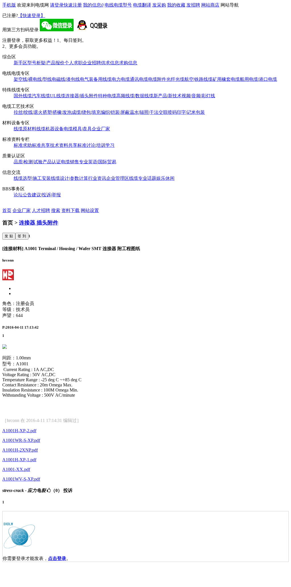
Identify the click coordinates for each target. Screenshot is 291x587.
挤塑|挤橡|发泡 (57, 112)
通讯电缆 (139, 79)
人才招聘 (41, 210)
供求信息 (110, 62)
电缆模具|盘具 (78, 128)
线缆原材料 (25, 128)
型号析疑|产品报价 (46, 62)
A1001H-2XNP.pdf (20, 450)
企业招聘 (92, 62)
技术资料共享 (63, 145)
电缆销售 (70, 161)
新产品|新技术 (167, 95)
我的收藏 (176, 5)
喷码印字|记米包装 (186, 112)
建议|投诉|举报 (46, 194)
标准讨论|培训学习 (96, 145)
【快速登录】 (31, 15)
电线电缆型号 (118, 5)
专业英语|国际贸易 (97, 161)
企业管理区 (117, 178)
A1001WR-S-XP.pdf (21, 440)
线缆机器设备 (50, 128)
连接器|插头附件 (81, 95)
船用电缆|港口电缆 (258, 79)
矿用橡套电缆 (226, 79)
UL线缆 (57, 95)
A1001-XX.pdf (16, 469)
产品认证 (52, 161)
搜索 (55, 210)
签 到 (22, 236)
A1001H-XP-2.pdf (19, 430)
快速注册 (73, 5)
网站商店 (210, 5)
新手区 (20, 62)
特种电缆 (107, 95)
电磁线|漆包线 (66, 79)
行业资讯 (97, 178)
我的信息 (93, 5)
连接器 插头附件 (38, 223)
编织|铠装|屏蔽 (115, 112)
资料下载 (70, 210)
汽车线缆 (41, 95)
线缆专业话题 (142, 178)
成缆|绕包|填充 (86, 112)
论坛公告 (23, 194)
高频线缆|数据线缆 (134, 95)
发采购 (159, 5)
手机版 (9, 5)
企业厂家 (101, 128)
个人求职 (74, 62)
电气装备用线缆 (96, 79)
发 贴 (9, 236)
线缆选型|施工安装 (32, 178)
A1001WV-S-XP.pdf (21, 479)
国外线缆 (23, 95)
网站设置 (90, 210)
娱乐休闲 (165, 178)
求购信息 (128, 62)
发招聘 (193, 5)
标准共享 (41, 145)
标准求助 (23, 145)
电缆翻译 (142, 5)
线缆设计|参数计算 (69, 178)
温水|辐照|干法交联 (149, 112)
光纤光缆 (175, 79)
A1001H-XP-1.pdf (19, 459)
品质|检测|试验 (28, 161)
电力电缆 (121, 79)
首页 (6, 210)
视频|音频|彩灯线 (198, 95)
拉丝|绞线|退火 (28, 112)
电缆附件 (157, 79)
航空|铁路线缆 (198, 79)
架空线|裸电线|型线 (33, 79)
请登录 (57, 5)
